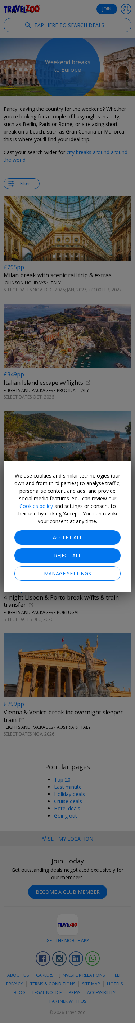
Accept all (67, 537)
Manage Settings (67, 573)
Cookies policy (36, 505)
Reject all (67, 555)
